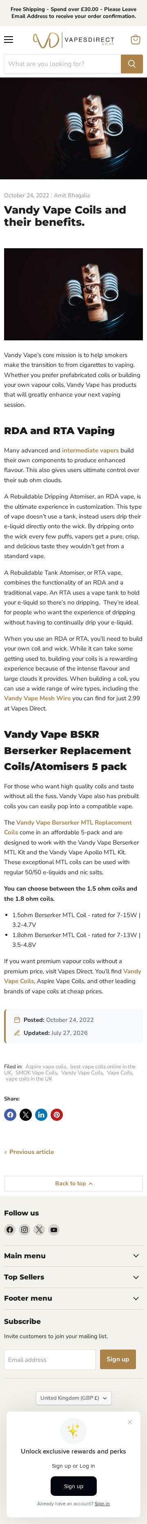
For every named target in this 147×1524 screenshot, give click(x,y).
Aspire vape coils (45, 1066)
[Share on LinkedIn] (41, 1115)
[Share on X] (26, 1115)
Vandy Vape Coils (82, 1072)
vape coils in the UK (29, 1079)
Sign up (118, 1359)
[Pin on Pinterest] (57, 1115)
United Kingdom (69, 1398)
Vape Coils (119, 1072)
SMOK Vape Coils (36, 1072)
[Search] (132, 64)
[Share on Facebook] (10, 1115)
